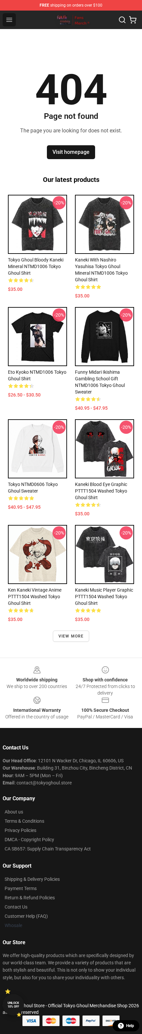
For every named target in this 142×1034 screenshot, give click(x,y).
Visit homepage (71, 152)
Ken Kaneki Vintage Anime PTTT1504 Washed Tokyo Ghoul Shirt (34, 596)
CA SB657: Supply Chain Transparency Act (48, 848)
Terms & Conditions (24, 821)
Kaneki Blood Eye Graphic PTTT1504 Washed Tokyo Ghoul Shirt (101, 491)
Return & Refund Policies (30, 897)
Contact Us (16, 907)
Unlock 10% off (13, 1004)
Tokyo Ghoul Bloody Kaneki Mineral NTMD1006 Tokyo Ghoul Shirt (35, 266)
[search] (122, 20)
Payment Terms (21, 888)
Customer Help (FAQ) (26, 916)
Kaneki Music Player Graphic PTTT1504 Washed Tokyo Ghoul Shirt (104, 596)
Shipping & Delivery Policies (32, 879)
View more (71, 636)
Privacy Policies (20, 830)
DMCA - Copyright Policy (29, 839)
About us (14, 811)
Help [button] (130, 1025)
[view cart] (133, 20)
